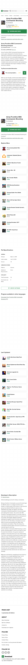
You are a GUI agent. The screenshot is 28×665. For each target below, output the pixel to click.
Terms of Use (5, 637)
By (10, 25)
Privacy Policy (5, 635)
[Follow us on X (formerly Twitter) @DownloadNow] (6, 652)
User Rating (9, 26)
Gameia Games (6, 497)
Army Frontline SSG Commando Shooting (14, 20)
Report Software (15, 288)
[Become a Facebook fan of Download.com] (3, 652)
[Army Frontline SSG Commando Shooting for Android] (3, 23)
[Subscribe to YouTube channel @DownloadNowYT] (8, 652)
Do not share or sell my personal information (12, 642)
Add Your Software (6, 622)
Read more (14, 49)
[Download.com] (4, 11)
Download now (15, 31)
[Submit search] (10, 11)
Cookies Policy (5, 640)
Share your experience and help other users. (12, 39)
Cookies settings (5, 644)
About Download (5, 620)
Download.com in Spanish (7, 627)
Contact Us (4, 625)
